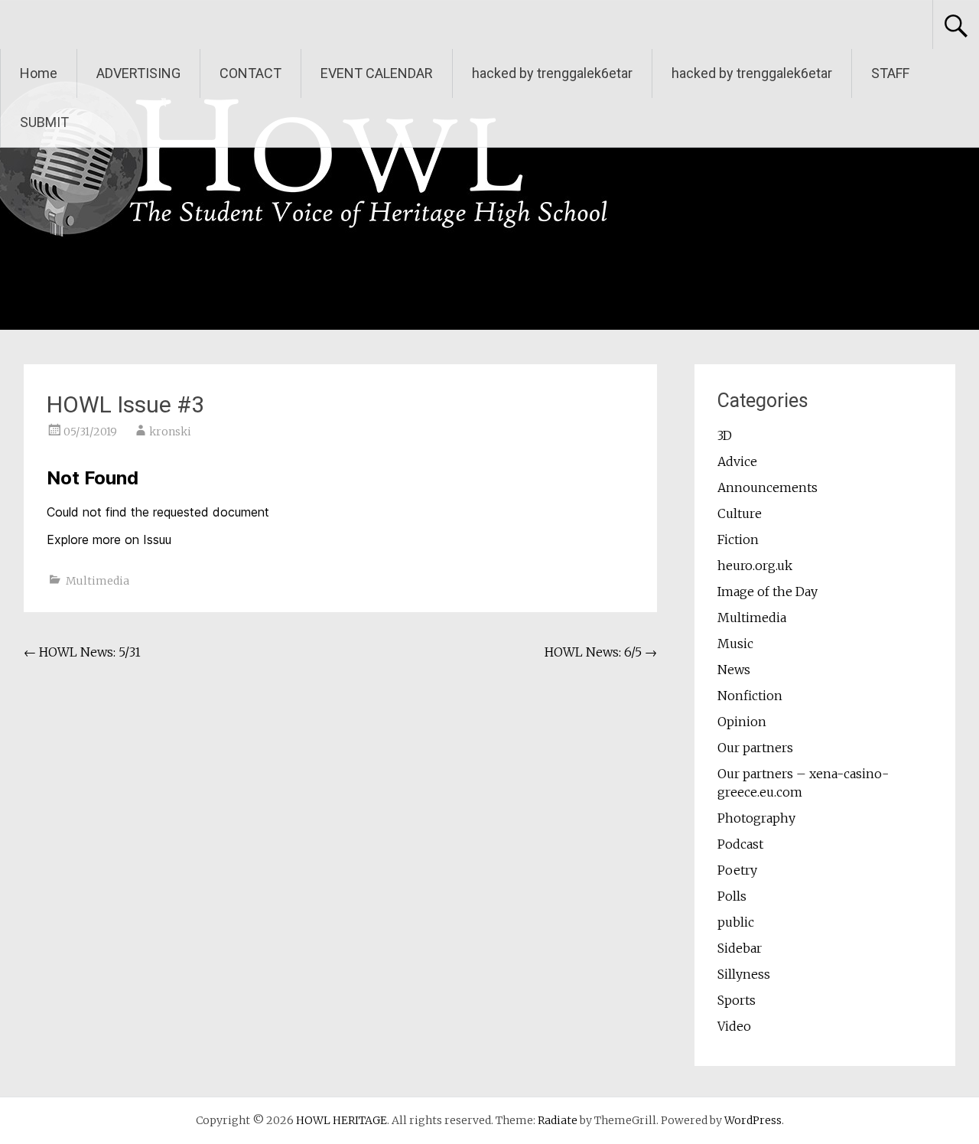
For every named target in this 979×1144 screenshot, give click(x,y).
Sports (736, 1000)
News (733, 669)
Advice (737, 461)
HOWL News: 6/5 (601, 652)
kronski (170, 431)
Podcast (740, 844)
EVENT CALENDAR (376, 73)
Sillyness (743, 974)
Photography (756, 818)
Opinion (741, 721)
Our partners (755, 747)
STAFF (890, 73)
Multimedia (97, 581)
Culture (739, 513)
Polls (731, 896)
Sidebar (739, 948)
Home (38, 73)
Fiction (738, 539)
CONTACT (250, 73)
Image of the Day (767, 591)
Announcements (767, 487)
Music (735, 643)
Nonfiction (749, 695)
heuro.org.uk (754, 565)
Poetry (737, 870)
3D (724, 435)
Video (734, 1026)
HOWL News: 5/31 (82, 652)
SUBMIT (44, 122)
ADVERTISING (138, 73)
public (735, 922)
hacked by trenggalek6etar (552, 73)
